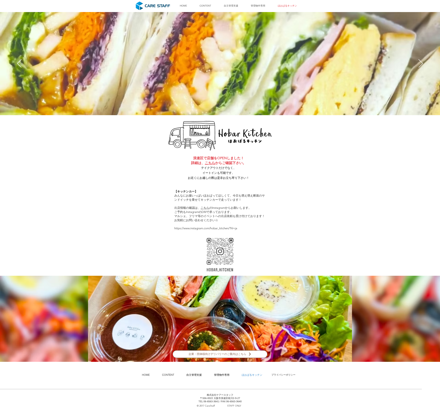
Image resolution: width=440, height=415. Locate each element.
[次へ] (421, 63)
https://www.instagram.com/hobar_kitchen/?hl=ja (205, 228)
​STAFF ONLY (234, 405)
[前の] (19, 63)
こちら (210, 163)
